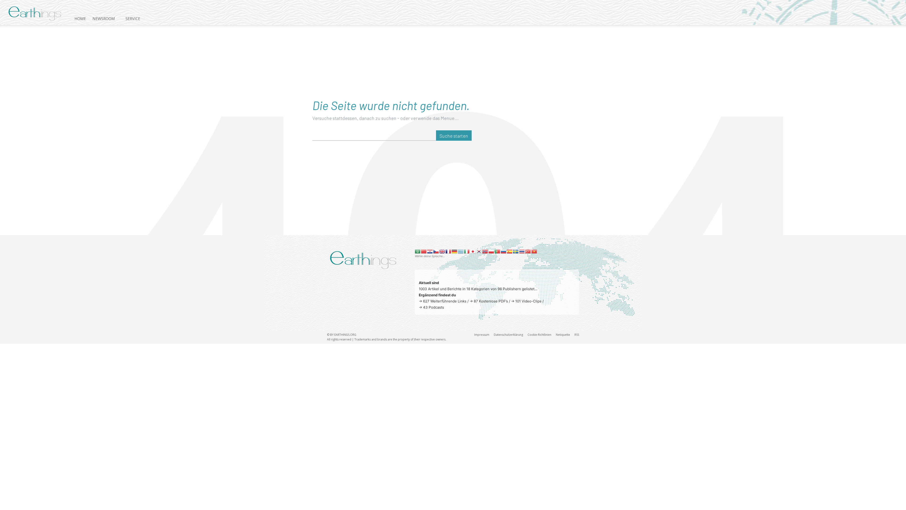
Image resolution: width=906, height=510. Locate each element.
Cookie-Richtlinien (539, 335)
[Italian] (467, 251)
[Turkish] (528, 251)
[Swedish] (516, 251)
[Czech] (436, 251)
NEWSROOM (103, 18)
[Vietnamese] (534, 251)
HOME (80, 18)
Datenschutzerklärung (508, 335)
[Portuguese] (498, 251)
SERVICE (133, 18)
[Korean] (479, 251)
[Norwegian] (485, 251)
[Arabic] (418, 251)
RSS (577, 335)
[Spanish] (510, 251)
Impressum (481, 335)
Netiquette (563, 335)
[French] (448, 251)
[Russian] (504, 251)
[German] (455, 251)
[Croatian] (430, 251)
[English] (442, 251)
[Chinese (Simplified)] (424, 251)
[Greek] (461, 251)
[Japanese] (473, 251)
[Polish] (491, 251)
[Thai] (522, 251)
